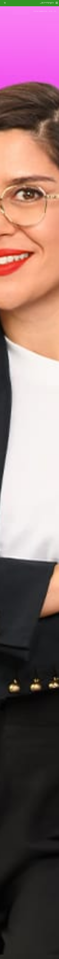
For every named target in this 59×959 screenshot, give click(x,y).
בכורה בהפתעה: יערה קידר (40, 11)
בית (55, 11)
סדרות (50, 11)
